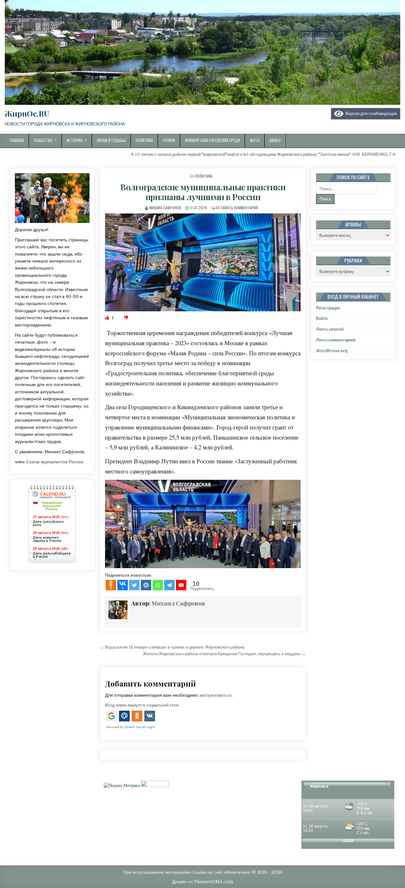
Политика (144, 140)
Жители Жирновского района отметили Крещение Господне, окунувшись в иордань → (224, 653)
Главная (16, 140)
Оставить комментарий (237, 207)
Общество (43, 140)
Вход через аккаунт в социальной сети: (142, 705)
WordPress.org (332, 350)
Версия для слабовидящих (370, 113)
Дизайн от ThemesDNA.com (202, 881)
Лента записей (330, 329)
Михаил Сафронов (165, 207)
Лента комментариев (336, 340)
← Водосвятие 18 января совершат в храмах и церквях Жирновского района (172, 647)
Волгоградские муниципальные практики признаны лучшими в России (202, 191)
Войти (321, 318)
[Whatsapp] (158, 585)
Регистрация (328, 308)
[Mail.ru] (146, 585)
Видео (275, 140)
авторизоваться (215, 695)
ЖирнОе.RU (27, 113)
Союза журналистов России (54, 461)
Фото (254, 140)
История (74, 140)
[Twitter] (134, 585)
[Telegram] (169, 585)
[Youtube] (181, 585)
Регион (169, 140)
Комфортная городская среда (212, 140)
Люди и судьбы (111, 140)
